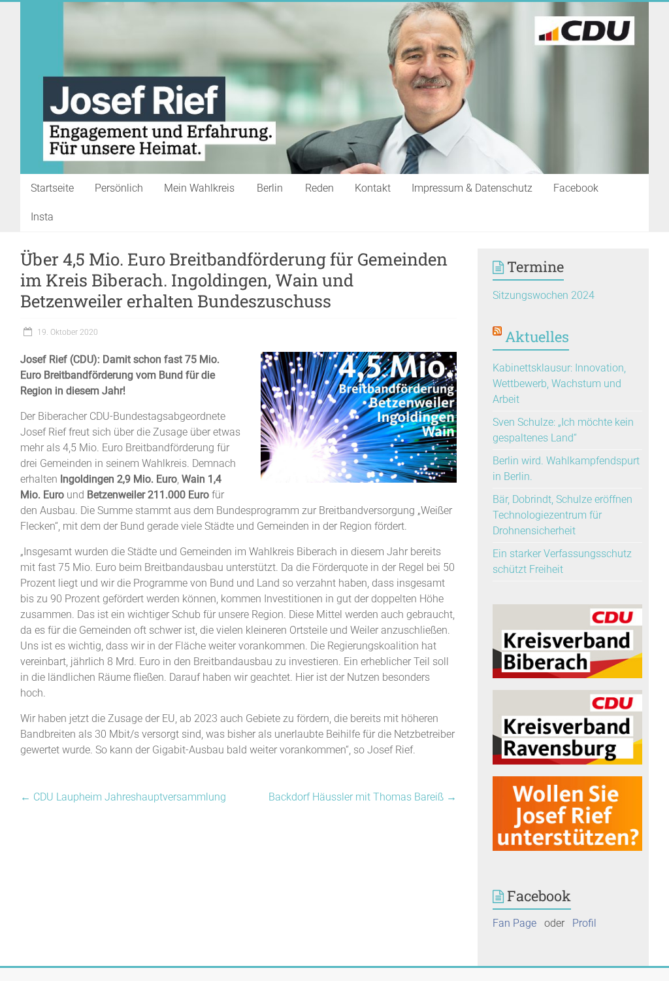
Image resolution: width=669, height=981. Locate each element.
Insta (42, 217)
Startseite (52, 188)
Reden (319, 188)
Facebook (575, 188)
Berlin (270, 188)
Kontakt (373, 188)
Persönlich (119, 188)
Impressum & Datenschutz (472, 188)
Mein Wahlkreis (199, 188)
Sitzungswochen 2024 (544, 295)
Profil (584, 923)
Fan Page (514, 923)
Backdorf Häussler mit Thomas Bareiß (363, 797)
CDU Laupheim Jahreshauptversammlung (123, 797)
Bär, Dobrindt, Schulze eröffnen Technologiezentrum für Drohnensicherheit (562, 515)
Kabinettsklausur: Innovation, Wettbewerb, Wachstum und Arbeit (559, 383)
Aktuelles (537, 336)
